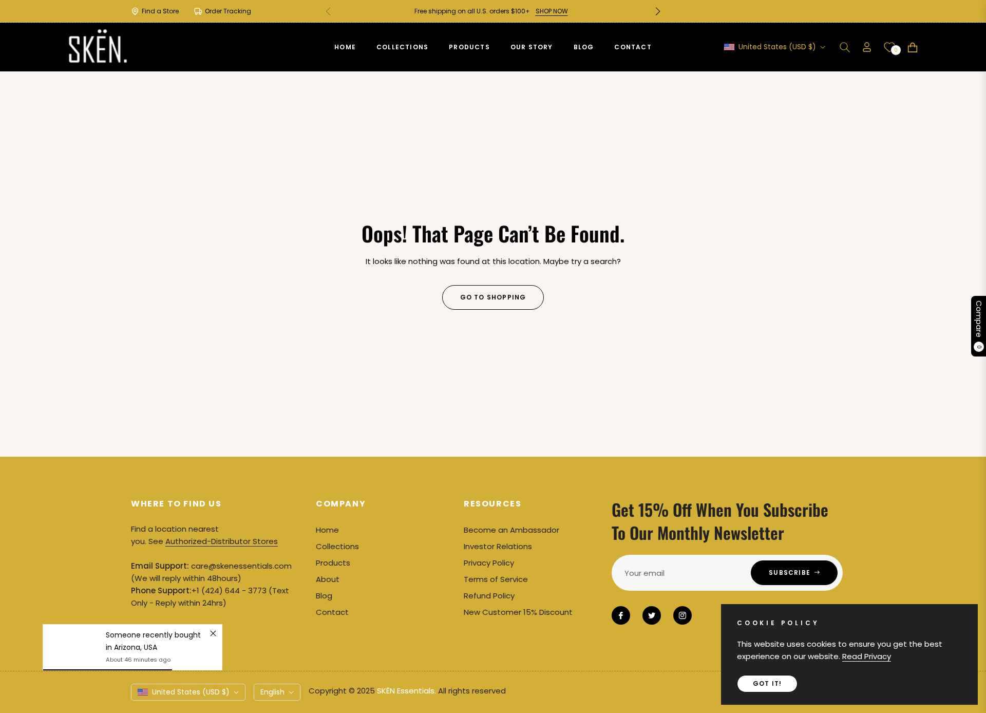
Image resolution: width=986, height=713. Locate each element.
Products (333, 562)
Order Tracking (228, 11)
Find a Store (160, 11)
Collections (337, 546)
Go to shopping (493, 297)
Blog (324, 595)
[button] (658, 11)
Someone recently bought (153, 635)
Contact (332, 612)
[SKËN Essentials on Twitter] (651, 615)
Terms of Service (496, 579)
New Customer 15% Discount (518, 612)
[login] (867, 47)
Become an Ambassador (511, 529)
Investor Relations (498, 546)
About (327, 579)
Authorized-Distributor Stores (221, 541)
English (272, 692)
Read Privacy (866, 656)
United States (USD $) (777, 47)
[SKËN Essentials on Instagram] (682, 615)
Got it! (767, 683)
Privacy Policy (489, 562)
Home (327, 529)
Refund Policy (489, 595)
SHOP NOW (552, 11)
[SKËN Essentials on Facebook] (621, 615)
